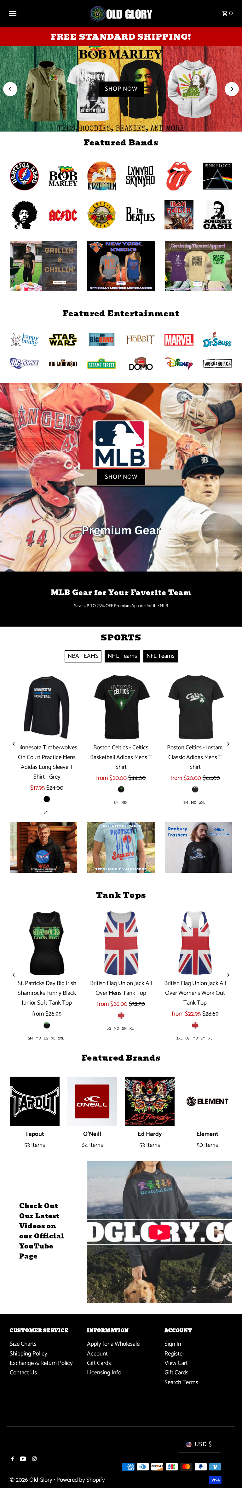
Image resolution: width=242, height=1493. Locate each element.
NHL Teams (122, 656)
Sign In (172, 1344)
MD (124, 803)
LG (46, 1038)
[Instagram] (34, 1459)
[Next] (232, 89)
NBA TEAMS (83, 656)
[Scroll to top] (229, 1476)
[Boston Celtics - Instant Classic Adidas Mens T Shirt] (195, 707)
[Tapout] (35, 1101)
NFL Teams (161, 656)
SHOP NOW (121, 89)
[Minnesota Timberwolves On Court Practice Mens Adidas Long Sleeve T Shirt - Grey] (46, 707)
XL (53, 1038)
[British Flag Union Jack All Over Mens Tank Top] (121, 943)
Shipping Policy (28, 1354)
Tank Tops (121, 895)
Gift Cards (99, 1363)
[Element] (207, 1101)
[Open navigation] (46, 13)
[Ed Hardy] (150, 1101)
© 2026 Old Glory (32, 1480)
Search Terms (181, 1382)
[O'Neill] (92, 1101)
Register (174, 1354)
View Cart (176, 1363)
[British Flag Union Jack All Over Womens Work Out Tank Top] (195, 943)
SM (46, 812)
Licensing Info (104, 1373)
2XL (202, 803)
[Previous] (10, 89)
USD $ (203, 1444)
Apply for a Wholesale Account (113, 1348)
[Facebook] (12, 1459)
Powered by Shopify (80, 1480)
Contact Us (23, 1373)
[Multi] (195, 789)
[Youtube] (22, 1459)
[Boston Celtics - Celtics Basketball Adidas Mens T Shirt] (121, 707)
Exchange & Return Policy (41, 1363)
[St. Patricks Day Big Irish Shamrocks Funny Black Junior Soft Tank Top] (46, 943)
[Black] (47, 799)
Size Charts (23, 1344)
